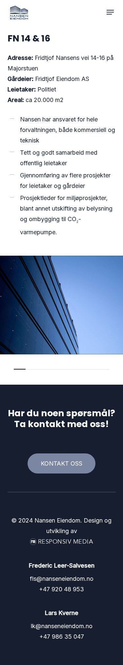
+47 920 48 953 (61, 589)
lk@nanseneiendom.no (61, 626)
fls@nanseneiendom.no (61, 578)
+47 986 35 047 (61, 636)
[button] (110, 12)
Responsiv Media (65, 542)
